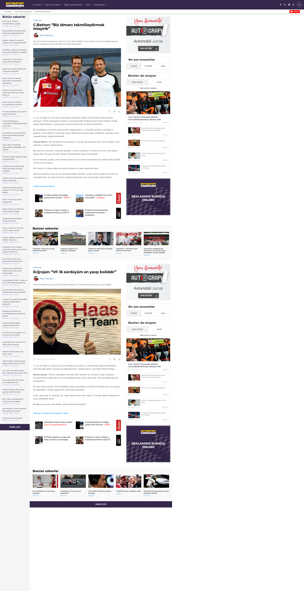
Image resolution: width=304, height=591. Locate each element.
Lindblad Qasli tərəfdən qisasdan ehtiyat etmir (11, 324)
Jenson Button (48, 186)
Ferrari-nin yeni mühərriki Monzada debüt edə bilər (12, 103)
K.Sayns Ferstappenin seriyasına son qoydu (153, 167)
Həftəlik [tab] (148, 66)
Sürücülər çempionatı (23, 11)
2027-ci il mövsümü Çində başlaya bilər (12, 201)
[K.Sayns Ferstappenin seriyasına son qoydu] (134, 168)
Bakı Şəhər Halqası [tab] (148, 88)
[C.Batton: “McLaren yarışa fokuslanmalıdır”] (45, 238)
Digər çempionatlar (73, 5)
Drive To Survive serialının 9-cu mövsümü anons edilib (14, 334)
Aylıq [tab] (163, 66)
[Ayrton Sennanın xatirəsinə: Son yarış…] (134, 155)
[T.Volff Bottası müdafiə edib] (128, 481)
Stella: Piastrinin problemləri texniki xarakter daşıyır (13, 210)
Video (296, 11)
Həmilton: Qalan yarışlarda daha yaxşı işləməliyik (14, 158)
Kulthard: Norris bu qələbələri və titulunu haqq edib (14, 179)
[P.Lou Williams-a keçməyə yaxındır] (45, 481)
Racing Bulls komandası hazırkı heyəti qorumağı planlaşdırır (14, 32)
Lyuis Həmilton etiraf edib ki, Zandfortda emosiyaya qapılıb (13, 291)
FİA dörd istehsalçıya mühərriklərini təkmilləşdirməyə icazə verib (14, 123)
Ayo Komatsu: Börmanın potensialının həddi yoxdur (12, 260)
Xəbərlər (37, 20)
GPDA (37, 186)
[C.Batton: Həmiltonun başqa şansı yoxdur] (101, 238)
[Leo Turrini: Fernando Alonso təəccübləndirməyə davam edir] (148, 102)
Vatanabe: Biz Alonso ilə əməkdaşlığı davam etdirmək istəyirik (13, 313)
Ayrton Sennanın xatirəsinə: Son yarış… (153, 154)
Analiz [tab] (159, 82)
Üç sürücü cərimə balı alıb (12, 418)
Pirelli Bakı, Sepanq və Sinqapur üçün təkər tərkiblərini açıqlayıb (14, 51)
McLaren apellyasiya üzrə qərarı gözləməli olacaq (14, 113)
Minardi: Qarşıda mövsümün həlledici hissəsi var (13, 239)
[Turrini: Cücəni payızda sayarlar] (134, 143)
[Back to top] (297, 584)
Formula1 (37, 5)
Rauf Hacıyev (47, 35)
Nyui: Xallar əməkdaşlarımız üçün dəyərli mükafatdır (12, 400)
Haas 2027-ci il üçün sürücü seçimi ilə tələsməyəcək (12, 60)
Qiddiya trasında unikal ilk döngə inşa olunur (12, 220)
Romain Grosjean (42, 413)
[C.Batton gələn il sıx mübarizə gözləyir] (73, 238)
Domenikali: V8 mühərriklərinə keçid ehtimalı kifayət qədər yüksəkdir (14, 135)
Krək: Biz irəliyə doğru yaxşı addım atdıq (12, 353)
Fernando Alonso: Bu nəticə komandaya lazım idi (13, 381)
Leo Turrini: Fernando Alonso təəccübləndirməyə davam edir (14, 372)
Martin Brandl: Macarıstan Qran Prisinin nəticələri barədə (153, 129)
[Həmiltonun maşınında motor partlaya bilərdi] (156, 481)
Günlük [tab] (134, 66)
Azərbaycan (99, 5)
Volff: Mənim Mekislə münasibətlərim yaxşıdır (11, 22)
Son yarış (7, 11)
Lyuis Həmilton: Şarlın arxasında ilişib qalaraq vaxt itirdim (14, 410)
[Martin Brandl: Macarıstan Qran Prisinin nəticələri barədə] (134, 130)
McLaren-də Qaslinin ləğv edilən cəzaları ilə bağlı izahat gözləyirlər (14, 301)
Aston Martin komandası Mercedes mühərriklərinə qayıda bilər (12, 80)
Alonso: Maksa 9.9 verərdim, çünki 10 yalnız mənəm (13, 229)
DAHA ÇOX (15, 427)
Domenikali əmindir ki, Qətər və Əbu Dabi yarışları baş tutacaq (14, 281)
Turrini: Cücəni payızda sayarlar (153, 141)
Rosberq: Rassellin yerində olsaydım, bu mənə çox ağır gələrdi (13, 190)
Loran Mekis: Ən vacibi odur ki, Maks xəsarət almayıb (14, 343)
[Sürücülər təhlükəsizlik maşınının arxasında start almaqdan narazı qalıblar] (156, 238)
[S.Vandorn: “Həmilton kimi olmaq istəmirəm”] (128, 238)
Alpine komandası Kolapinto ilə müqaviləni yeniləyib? (14, 70)
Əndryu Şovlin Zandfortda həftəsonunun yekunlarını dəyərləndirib (12, 270)
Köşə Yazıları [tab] (137, 82)
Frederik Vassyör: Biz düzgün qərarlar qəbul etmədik (13, 391)
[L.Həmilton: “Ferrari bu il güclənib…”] (73, 481)
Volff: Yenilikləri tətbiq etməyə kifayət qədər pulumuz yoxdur (14, 362)
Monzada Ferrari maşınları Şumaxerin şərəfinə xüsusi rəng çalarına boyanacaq (14, 249)
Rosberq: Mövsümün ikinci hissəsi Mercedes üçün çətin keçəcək (13, 92)
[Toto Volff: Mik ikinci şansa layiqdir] (101, 481)
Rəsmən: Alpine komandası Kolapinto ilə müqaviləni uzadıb (14, 41)
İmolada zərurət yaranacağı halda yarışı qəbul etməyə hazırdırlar (13, 168)
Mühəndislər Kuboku (43, 11)
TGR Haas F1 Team (60, 413)
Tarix (88, 5)
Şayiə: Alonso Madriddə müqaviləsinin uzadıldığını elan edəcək (14, 147)
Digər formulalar (52, 5)
